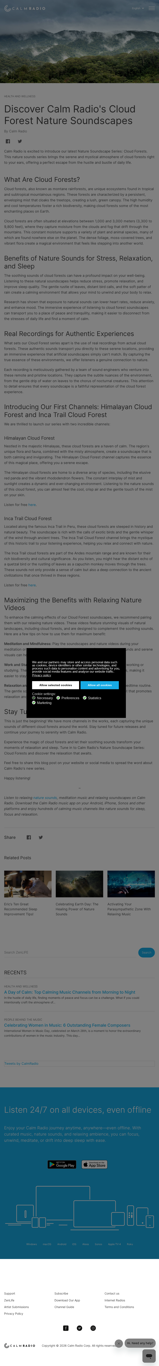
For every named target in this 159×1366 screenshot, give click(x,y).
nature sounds (45, 798)
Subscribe (61, 1293)
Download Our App (67, 1300)
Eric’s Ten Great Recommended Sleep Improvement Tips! (20, 909)
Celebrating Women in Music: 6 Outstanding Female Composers (67, 1025)
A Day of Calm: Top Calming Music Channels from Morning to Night (69, 992)
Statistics (94, 698)
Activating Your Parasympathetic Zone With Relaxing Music (129, 909)
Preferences (70, 698)
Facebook (66, 1328)
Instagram (93, 1328)
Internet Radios (115, 1300)
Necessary (45, 698)
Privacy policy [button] (41, 675)
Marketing (44, 702)
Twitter (79, 1328)
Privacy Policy (13, 1313)
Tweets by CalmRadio (21, 1063)
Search (146, 952)
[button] (115, 672)
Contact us (112, 1293)
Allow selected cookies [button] (55, 685)
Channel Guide (64, 1307)
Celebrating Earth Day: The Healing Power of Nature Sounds (77, 909)
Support (9, 1293)
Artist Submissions (16, 1307)
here (32, 505)
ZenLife (9, 1300)
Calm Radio (25, 8)
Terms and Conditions (119, 1307)
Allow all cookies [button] (100, 685)
